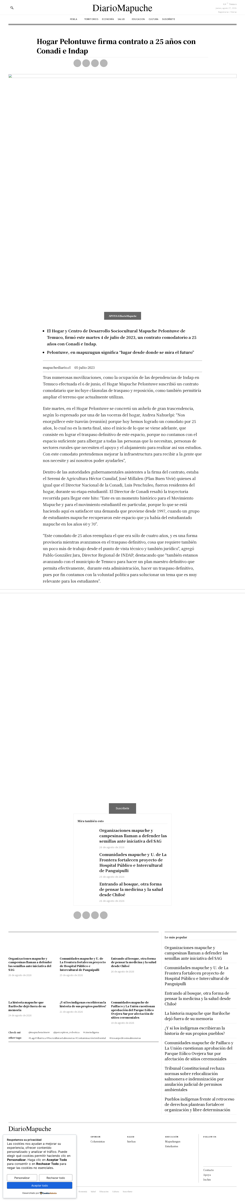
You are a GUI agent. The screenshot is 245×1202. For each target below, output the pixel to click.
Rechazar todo (56, 1177)
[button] (11, 7)
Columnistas (98, 1141)
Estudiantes (171, 1146)
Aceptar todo (39, 1185)
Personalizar (22, 1177)
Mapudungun (172, 1141)
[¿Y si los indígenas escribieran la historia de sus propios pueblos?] (83, 989)
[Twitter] (86, 63)
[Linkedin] (204, 1155)
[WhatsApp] (104, 63)
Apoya (207, 1174)
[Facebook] (77, 63)
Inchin (207, 1179)
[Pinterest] (95, 63)
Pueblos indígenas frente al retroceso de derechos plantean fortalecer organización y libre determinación (199, 1104)
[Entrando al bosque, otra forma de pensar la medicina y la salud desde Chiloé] (87, 888)
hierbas (131, 1141)
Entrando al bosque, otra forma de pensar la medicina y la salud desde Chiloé (131, 889)
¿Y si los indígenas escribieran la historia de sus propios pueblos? (83, 1004)
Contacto (208, 1170)
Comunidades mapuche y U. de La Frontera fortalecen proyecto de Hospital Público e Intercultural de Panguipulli (133, 862)
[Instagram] (204, 1149)
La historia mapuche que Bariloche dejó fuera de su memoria (27, 1006)
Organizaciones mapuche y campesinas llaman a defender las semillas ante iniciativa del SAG (133, 835)
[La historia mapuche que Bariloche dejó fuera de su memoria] (32, 989)
